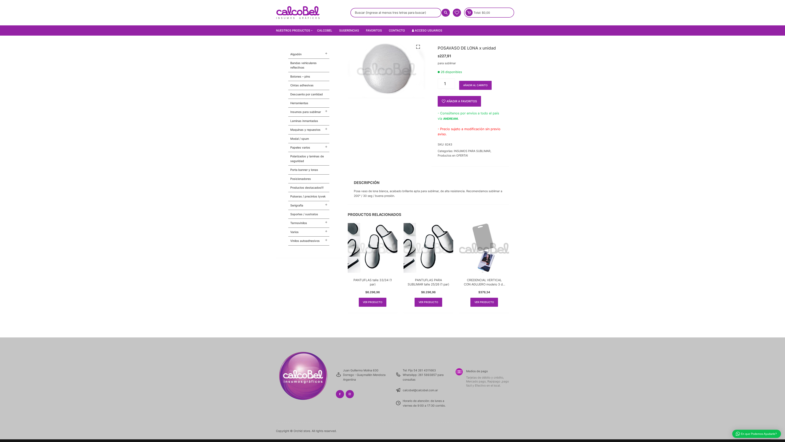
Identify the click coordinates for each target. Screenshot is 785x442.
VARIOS (294, 232)
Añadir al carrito (475, 85)
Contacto (397, 30)
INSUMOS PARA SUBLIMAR (472, 151)
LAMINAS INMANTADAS (304, 121)
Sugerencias (349, 30)
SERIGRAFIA (296, 205)
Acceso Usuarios (428, 30)
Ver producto (372, 302)
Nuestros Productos (293, 30)
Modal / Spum (299, 138)
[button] (418, 47)
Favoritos (374, 30)
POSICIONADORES (300, 178)
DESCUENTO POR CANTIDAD (306, 94)
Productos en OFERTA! (453, 155)
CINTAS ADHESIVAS (302, 85)
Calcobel (324, 30)
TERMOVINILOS (298, 223)
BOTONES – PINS (300, 76)
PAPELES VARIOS (300, 147)
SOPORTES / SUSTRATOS (304, 214)
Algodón (296, 54)
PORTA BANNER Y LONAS (304, 169)
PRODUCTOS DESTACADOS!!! (307, 187)
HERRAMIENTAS (299, 103)
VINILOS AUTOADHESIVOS (305, 240)
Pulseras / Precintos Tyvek (308, 196)
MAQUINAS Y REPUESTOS (305, 129)
